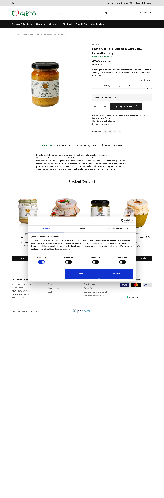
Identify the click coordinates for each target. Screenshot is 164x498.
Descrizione (47, 145)
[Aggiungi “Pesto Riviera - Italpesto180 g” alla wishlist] (78, 198)
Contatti (51, 292)
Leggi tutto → (146, 80)
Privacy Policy (89, 288)
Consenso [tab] (46, 229)
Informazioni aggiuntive (85, 145)
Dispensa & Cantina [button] (21, 24)
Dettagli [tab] (82, 229)
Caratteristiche (63, 145)
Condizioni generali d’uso (94, 295)
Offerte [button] (53, 24)
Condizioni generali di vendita (96, 292)
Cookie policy (89, 284)
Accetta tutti (116, 274)
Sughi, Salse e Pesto (101, 118)
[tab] (47, 145)
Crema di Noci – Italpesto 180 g (136, 237)
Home (14, 34)
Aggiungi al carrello (124, 106)
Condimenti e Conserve (27, 34)
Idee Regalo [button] (96, 24)
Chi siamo (52, 284)
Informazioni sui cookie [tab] (118, 229)
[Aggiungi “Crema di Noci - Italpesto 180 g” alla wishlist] (150, 198)
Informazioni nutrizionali (111, 145)
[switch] (68, 262)
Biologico (110, 121)
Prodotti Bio (81, 24)
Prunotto (96, 44)
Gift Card (67, 24)
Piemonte (104, 124)
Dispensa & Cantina (132, 115)
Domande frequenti (144, 3)
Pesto (144, 115)
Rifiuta (81, 274)
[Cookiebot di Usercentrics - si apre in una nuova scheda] (122, 221)
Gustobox (40, 24)
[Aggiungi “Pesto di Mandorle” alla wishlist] (42, 198)
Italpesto (136, 233)
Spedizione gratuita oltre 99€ (119, 3)
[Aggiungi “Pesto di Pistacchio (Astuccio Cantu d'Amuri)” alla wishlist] (114, 198)
